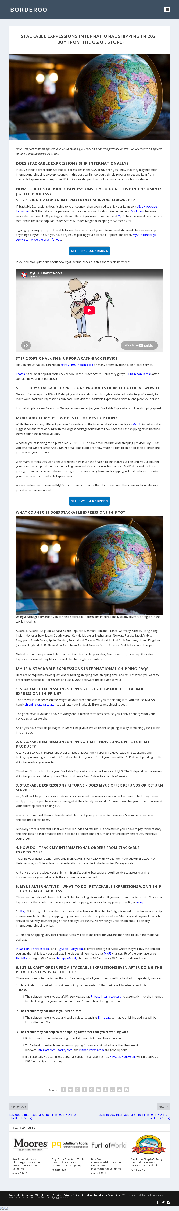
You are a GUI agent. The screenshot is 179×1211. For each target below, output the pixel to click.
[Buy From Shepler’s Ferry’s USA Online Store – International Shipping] (148, 1144)
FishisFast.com (46, 1050)
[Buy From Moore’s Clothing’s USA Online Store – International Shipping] (30, 1144)
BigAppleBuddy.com (123, 1057)
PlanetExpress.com (91, 1050)
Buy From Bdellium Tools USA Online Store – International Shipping (68, 1162)
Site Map (86, 1195)
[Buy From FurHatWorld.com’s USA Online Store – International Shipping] (109, 1144)
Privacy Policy (71, 1195)
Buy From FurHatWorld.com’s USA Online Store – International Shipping (106, 1164)
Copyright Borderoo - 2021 (24, 1195)
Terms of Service (51, 1195)
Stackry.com (64, 1050)
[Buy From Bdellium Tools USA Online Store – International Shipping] (70, 1144)
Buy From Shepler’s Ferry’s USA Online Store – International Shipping (147, 1162)
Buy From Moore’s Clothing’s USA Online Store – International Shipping (26, 1164)
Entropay (104, 1017)
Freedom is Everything (107, 1195)
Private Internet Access (106, 996)
